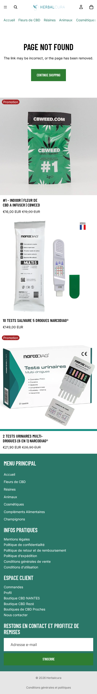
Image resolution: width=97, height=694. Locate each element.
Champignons (14, 519)
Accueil (9, 20)
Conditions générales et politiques (48, 687)
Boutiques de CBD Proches (24, 609)
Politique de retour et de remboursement (35, 550)
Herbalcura (53, 678)
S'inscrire (49, 659)
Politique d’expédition (20, 556)
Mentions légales (17, 539)
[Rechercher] (15, 7)
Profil (8, 593)
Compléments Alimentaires (24, 512)
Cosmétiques (86, 20)
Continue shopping (48, 75)
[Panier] (91, 7)
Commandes (13, 587)
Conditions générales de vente (27, 561)
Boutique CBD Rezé (19, 604)
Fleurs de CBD (29, 20)
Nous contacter (16, 615)
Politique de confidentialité (24, 545)
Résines (50, 20)
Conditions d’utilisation (21, 567)
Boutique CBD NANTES (22, 598)
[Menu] (5, 7)
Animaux (66, 20)
